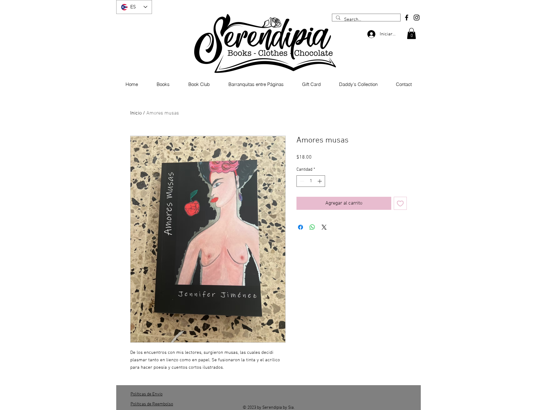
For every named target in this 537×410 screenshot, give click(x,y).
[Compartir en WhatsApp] (312, 227)
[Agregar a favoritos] (400, 203)
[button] (411, 33)
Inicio (136, 113)
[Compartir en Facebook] (300, 227)
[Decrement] (301, 181)
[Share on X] (324, 227)
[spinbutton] (310, 181)
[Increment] (320, 181)
